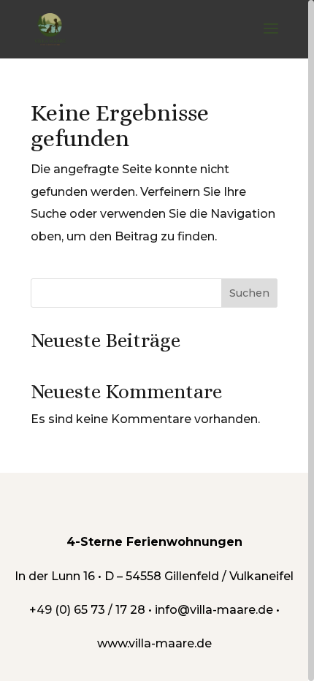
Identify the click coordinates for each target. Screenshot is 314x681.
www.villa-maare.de (154, 643)
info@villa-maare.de (214, 610)
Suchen (249, 293)
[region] (157, 340)
